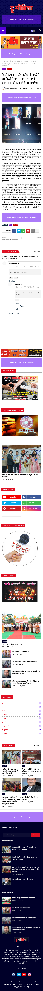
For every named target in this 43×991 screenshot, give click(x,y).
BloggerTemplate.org (21, 987)
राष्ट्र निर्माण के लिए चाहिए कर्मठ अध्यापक (30, 798)
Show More (37, 745)
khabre (22, 707)
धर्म (22, 722)
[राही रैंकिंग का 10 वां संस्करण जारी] (6, 654)
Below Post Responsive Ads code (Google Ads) (21, 217)
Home (4, 61)
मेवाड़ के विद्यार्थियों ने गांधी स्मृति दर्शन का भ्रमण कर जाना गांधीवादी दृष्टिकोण (31, 771)
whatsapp (33, 503)
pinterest (13, 508)
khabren (22, 711)
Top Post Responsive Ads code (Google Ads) (22, 98)
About (13, 982)
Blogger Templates (20, 984)
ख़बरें (4, 69)
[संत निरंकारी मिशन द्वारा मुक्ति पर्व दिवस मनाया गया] (6, 664)
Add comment (14, 313)
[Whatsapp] (23, 231)
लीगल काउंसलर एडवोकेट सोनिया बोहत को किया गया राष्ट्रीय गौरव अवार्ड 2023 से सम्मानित (25, 682)
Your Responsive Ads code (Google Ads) (21, 19)
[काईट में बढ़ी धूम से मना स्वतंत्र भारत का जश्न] (21, 625)
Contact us (22, 982)
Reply (11, 277)
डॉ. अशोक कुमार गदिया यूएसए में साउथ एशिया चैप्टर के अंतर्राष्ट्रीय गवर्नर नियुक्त (26, 672)
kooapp (11, 514)
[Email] (33, 231)
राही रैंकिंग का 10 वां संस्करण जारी (21, 651)
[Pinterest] (28, 231)
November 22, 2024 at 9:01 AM (27, 287)
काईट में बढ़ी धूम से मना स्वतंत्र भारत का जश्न (13, 644)
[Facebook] (14, 231)
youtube (13, 497)
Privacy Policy (34, 982)
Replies (12, 281)
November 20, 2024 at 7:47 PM (27, 266)
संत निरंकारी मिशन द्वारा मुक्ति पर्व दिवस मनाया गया (24, 661)
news (22, 714)
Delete (16, 277)
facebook (33, 497)
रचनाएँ (22, 733)
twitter (13, 503)
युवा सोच (9, 61)
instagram (33, 508)
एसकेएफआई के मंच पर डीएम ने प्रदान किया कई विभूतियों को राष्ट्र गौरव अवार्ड (20, 475)
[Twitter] (19, 231)
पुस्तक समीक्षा (22, 726)
